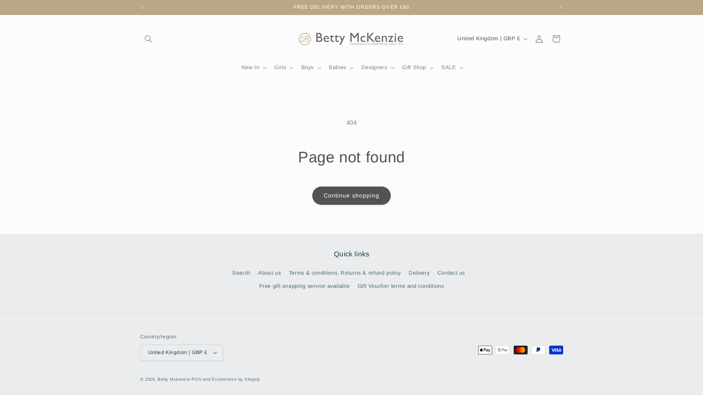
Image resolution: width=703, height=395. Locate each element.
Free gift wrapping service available (304, 286)
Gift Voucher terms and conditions (401, 286)
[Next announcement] (561, 7)
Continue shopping (351, 195)
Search (241, 273)
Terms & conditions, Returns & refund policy (345, 273)
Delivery (419, 273)
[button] (148, 38)
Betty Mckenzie (173, 379)
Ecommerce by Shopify (236, 379)
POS (196, 379)
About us (269, 273)
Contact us (451, 273)
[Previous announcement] (142, 7)
